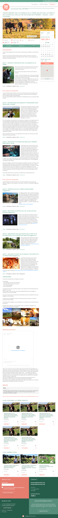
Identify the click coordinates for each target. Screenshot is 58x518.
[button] (47, 70)
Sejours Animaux (19, 8)
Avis (34, 45)
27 (47, 54)
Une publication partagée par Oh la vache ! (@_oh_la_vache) (18, 365)
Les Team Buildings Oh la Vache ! (9, 504)
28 (49, 54)
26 (45, 54)
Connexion (52, 4)
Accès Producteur (7, 507)
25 (43, 54)
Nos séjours (35, 4)
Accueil (12, 8)
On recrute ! (4, 511)
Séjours (15, 8)
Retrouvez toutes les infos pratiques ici (26, 204)
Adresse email (5, 482)
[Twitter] (33, 495)
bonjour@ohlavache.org (38, 482)
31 (41, 56)
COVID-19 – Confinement (7, 510)
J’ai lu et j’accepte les (13, 488)
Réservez (47, 63)
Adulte (42, 32)
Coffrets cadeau (43, 4)
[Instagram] (34, 495)
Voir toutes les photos (31, 36)
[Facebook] (31, 495)
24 (41, 54)
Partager (47, 78)
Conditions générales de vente (8, 505)
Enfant (48, 32)
